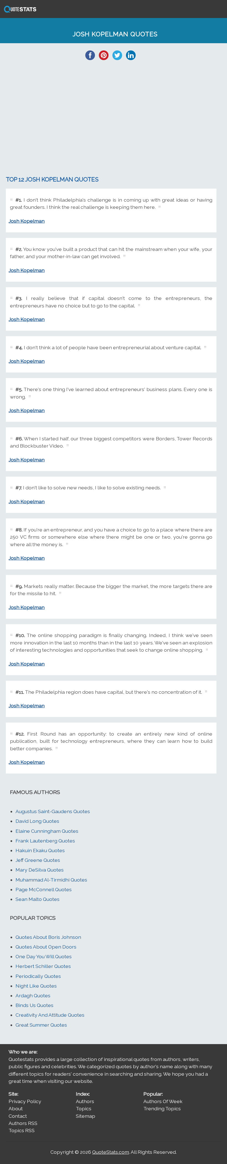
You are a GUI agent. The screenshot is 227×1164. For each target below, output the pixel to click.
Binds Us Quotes (34, 1005)
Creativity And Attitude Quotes (50, 1015)
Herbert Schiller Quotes (43, 966)
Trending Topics (162, 1108)
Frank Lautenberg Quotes (45, 841)
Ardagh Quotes (33, 995)
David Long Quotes (37, 821)
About (16, 1108)
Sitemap (85, 1116)
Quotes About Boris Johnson (48, 937)
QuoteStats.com (110, 1152)
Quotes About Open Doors (46, 947)
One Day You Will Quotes (44, 956)
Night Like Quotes (36, 986)
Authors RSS (23, 1123)
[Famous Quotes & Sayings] (19, 12)
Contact (18, 1116)
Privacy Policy (25, 1101)
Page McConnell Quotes (44, 889)
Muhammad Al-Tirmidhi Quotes (51, 880)
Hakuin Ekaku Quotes (40, 850)
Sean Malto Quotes (38, 899)
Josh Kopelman (27, 221)
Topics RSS (22, 1130)
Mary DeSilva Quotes (40, 870)
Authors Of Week (162, 1101)
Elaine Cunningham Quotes (47, 831)
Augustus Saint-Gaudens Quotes (53, 811)
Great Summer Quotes (41, 1025)
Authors (85, 1101)
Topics (83, 1108)
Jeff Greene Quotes (38, 860)
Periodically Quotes (38, 976)
